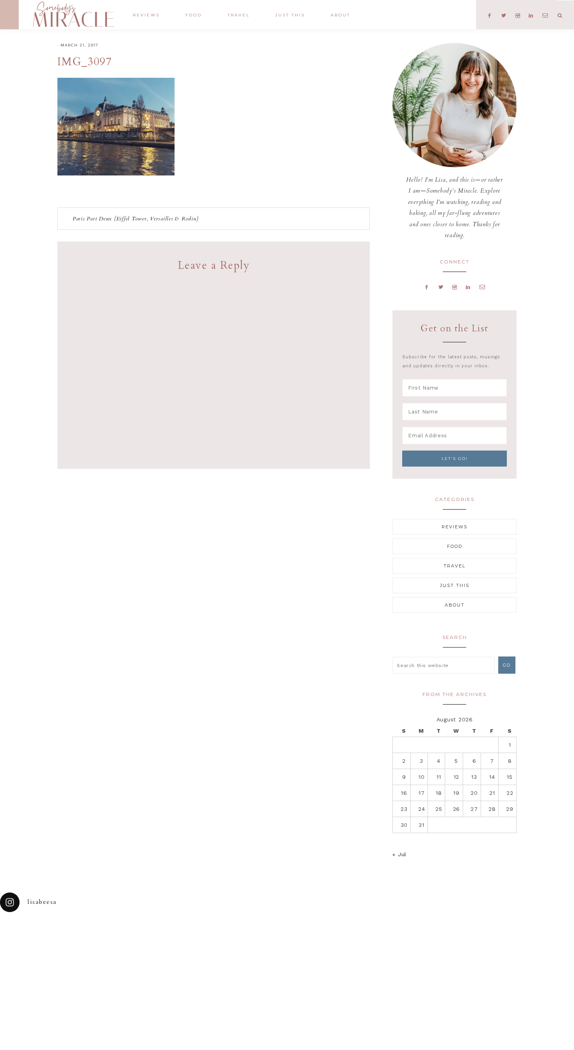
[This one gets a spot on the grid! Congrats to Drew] (467, 941)
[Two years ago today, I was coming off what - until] (36, 941)
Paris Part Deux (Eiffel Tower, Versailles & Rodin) (136, 218)
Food (454, 546)
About (455, 605)
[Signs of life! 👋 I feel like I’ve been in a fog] (395, 941)
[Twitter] (441, 287)
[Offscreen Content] (9, 14)
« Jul (399, 854)
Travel (454, 566)
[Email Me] (482, 287)
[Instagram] (454, 287)
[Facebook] (427, 287)
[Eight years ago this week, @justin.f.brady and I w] (323, 941)
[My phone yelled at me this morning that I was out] (251, 941)
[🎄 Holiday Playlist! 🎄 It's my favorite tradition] (108, 941)
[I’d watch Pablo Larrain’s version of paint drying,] (180, 941)
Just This (454, 585)
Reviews (454, 526)
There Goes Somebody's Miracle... (73, 14)
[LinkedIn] (468, 287)
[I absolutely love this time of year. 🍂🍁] (538, 941)
